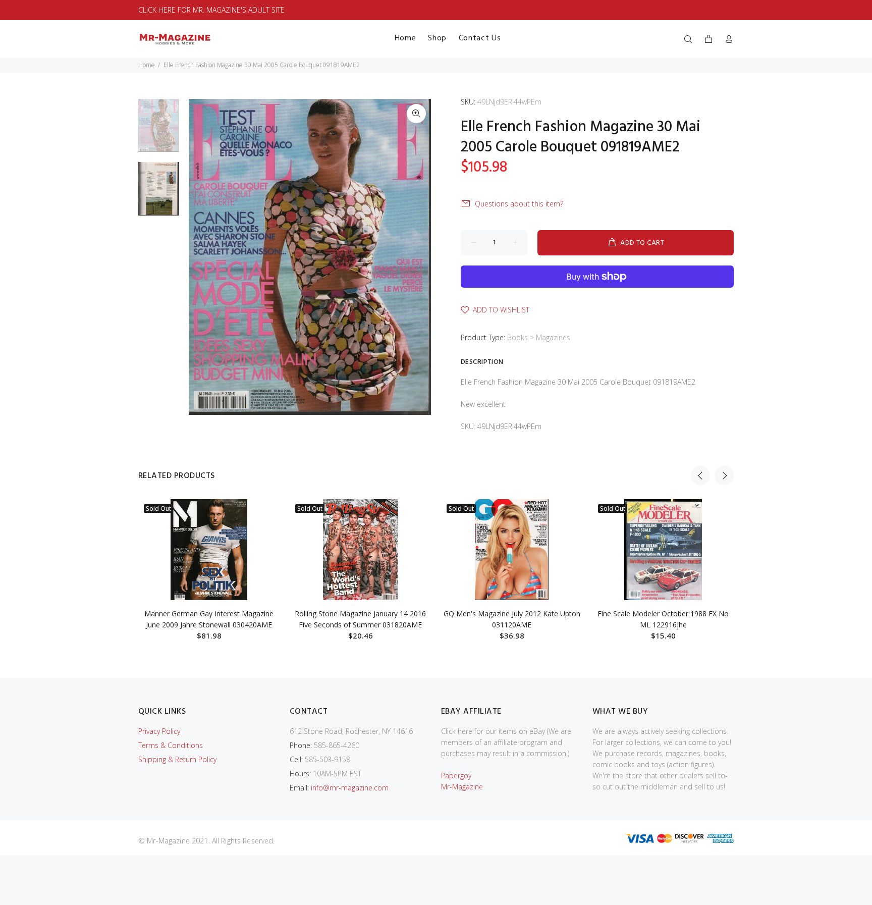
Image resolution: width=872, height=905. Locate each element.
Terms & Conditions (170, 745)
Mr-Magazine (462, 786)
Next (724, 475)
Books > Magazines (538, 337)
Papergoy (456, 775)
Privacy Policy (159, 731)
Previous (700, 475)
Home (146, 65)
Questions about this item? (519, 203)
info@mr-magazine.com (350, 787)
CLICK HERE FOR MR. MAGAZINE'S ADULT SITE (211, 10)
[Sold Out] (209, 549)
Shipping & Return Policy (177, 759)
